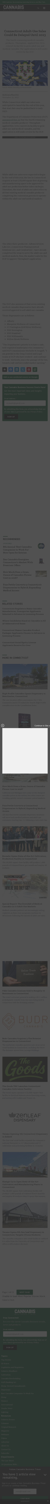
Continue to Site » (42, 726)
